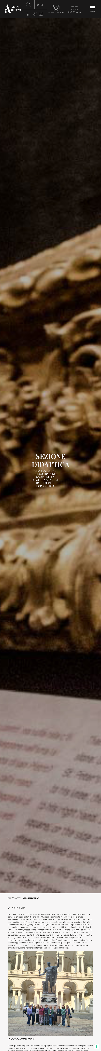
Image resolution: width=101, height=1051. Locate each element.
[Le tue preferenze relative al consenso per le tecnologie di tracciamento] (96, 1046)
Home (9, 898)
